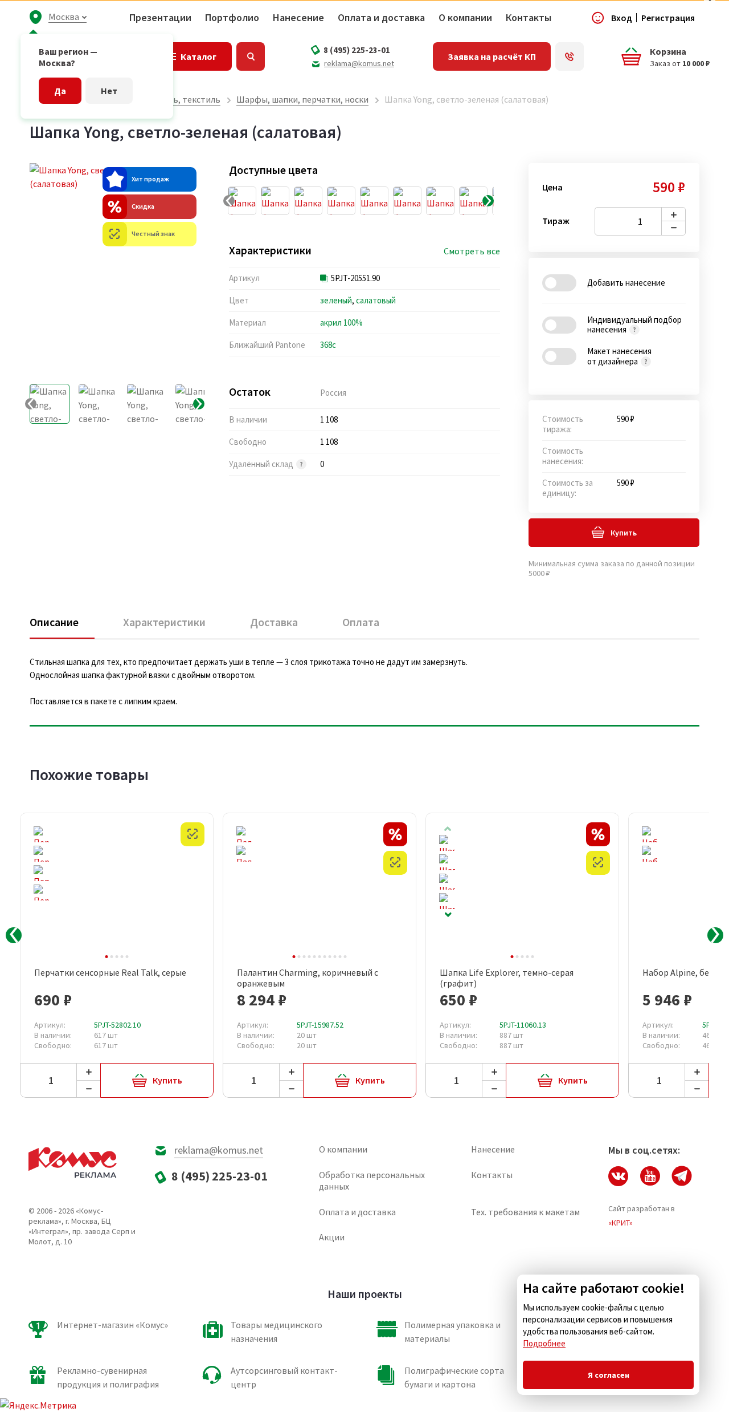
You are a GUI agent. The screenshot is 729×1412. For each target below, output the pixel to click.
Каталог (198, 56)
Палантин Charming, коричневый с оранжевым (307, 978)
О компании (465, 18)
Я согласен (608, 1375)
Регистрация (668, 17)
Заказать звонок (569, 56)
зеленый (336, 300)
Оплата (360, 622)
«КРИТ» (620, 1223)
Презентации (160, 18)
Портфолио (232, 18)
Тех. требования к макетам (525, 1212)
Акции (332, 1237)
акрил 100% (341, 322)
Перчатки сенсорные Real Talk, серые (110, 972)
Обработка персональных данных (372, 1180)
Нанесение (298, 18)
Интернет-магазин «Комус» (112, 1324)
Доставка (274, 622)
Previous (14, 935)
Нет (109, 90)
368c (328, 344)
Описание (54, 622)
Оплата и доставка (381, 18)
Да (60, 90)
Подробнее (544, 1343)
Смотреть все (472, 251)
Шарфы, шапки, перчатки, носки (302, 99)
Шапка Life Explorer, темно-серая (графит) (507, 978)
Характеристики (164, 622)
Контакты (528, 18)
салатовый (376, 300)
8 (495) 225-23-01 (356, 49)
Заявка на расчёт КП (492, 56)
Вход (621, 17)
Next (447, 915)
